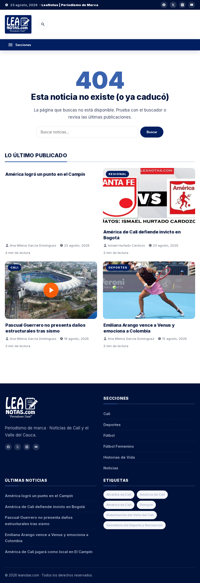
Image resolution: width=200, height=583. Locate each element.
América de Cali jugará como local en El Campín (48, 551)
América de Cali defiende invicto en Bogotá (45, 506)
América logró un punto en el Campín (45, 174)
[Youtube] (191, 4)
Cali (14, 267)
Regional (117, 174)
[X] (173, 4)
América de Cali (118, 505)
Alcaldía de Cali (118, 494)
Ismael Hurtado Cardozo (126, 245)
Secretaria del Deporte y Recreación (134, 525)
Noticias (110, 468)
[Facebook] (163, 4)
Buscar (152, 132)
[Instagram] (182, 4)
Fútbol (109, 435)
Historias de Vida (119, 457)
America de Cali (152, 494)
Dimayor (146, 505)
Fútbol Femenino (118, 446)
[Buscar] (43, 24)
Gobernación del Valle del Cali (130, 515)
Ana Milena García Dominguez (33, 245)
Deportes (118, 267)
